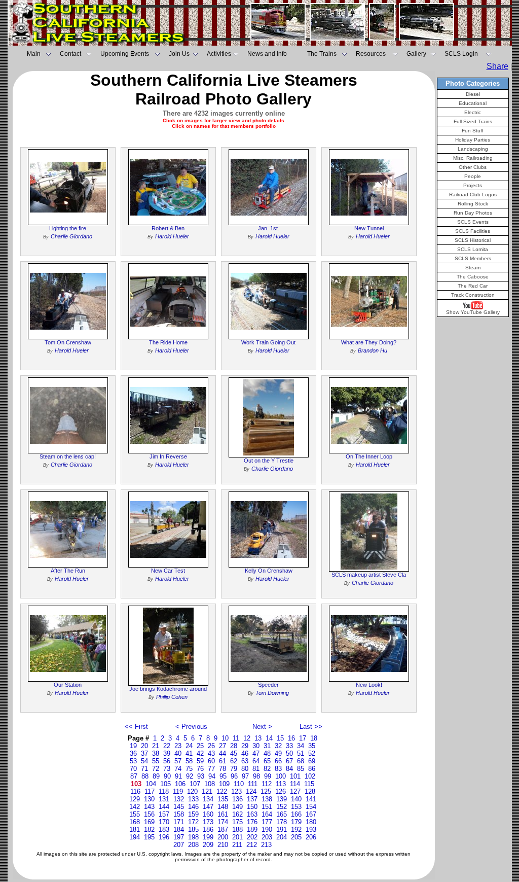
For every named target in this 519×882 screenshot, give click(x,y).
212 (251, 845)
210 (222, 845)
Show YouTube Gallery (473, 312)
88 (145, 776)
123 (236, 791)
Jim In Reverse (168, 456)
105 (165, 784)
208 (193, 845)
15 (280, 738)
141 (311, 799)
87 (133, 776)
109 (224, 784)
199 (208, 837)
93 (200, 776)
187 (222, 829)
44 (222, 753)
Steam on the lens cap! (68, 456)
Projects (472, 185)
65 (267, 761)
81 (256, 768)
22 (166, 746)
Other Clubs (473, 167)
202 (252, 837)
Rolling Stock (473, 203)
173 (208, 822)
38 (155, 753)
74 (177, 768)
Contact (70, 53)
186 (208, 829)
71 (144, 768)
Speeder (268, 685)
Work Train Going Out (268, 342)
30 (256, 746)
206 (311, 837)
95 (223, 776)
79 (233, 768)
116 (135, 791)
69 (311, 761)
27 (222, 746)
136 (237, 799)
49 (278, 753)
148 (222, 806)
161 (222, 814)
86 (311, 768)
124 (251, 791)
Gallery (416, 53)
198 (193, 837)
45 (233, 753)
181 (134, 829)
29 (244, 746)
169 (149, 822)
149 (237, 806)
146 (193, 806)
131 (164, 799)
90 (167, 776)
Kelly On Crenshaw (268, 571)
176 (252, 822)
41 (189, 753)
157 (164, 814)
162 (237, 814)
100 (280, 776)
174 (222, 822)
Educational (473, 103)
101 (295, 776)
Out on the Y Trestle (268, 460)
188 (237, 829)
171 (178, 822)
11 (236, 738)
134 (208, 799)
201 (237, 837)
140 (296, 799)
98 (256, 776)
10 (225, 738)
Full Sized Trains (473, 121)
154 (311, 806)
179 (296, 822)
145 (178, 806)
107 (195, 784)
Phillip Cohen (172, 697)
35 (311, 746)
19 (133, 746)
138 (267, 799)
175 (237, 822)
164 (267, 814)
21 (155, 746)
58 (189, 761)
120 (192, 791)
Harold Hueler (172, 236)
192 (296, 829)
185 (193, 829)
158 (178, 814)
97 (245, 776)
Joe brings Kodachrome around (168, 689)
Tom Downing (272, 693)
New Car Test (168, 571)
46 (244, 753)
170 (164, 822)
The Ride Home (168, 342)
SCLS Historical (473, 240)
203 (267, 837)
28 (233, 746)
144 (164, 806)
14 (269, 738)
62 (233, 761)
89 (156, 776)
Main (34, 53)
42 (200, 753)
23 (177, 746)
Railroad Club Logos (473, 194)
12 (246, 738)
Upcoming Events (124, 53)
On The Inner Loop (369, 456)
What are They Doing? (368, 342)
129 (134, 799)
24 (189, 746)
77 (211, 768)
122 (221, 791)
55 (155, 761)
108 (209, 784)
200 (222, 837)
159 (193, 814)
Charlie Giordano (71, 236)
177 (267, 822)
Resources (371, 53)
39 (166, 753)
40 (177, 753)
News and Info (267, 53)
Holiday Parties (472, 140)
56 (166, 761)
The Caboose (473, 276)
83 (278, 768)
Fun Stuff (473, 130)
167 (311, 814)
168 (134, 822)
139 (281, 799)
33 (289, 746)
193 (311, 829)
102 (310, 776)
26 (211, 746)
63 (244, 761)
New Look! (369, 685)
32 (278, 746)
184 (178, 829)
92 (189, 776)
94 (211, 776)
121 (207, 791)
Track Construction (473, 295)
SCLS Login (461, 53)
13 (258, 738)
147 (208, 806)
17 (302, 738)
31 (267, 746)
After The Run (68, 571)
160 (208, 814)
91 (178, 776)
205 (296, 837)
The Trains (322, 53)
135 (222, 799)
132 (178, 799)
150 (252, 806)
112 (267, 784)
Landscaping (473, 149)
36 (133, 753)
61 (222, 761)
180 (311, 822)
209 (208, 845)
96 (234, 776)
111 (252, 784)
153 (296, 806)
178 (281, 822)
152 (281, 806)
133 (193, 799)
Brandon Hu (372, 350)
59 (200, 761)
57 (177, 761)
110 (239, 784)
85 (300, 768)
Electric (472, 112)
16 (291, 738)
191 (281, 829)
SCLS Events (473, 222)
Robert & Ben (168, 228)
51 (300, 753)
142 (134, 806)
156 (149, 814)
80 (244, 768)
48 (267, 753)
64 (256, 761)
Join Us (179, 53)
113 (281, 784)
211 (237, 845)
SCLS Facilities (472, 231)
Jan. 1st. (268, 228)
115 (309, 784)
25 (200, 746)
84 (289, 768)
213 (266, 845)
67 (289, 761)
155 (134, 814)
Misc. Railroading (473, 158)
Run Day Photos (473, 213)
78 (222, 768)
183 (164, 829)
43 (211, 753)
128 (310, 791)
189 (252, 829)
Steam (472, 267)
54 (144, 761)
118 (164, 791)
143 (149, 806)
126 (280, 791)
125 (266, 791)
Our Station (68, 685)
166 (296, 814)
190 (267, 829)
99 (267, 776)
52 (311, 753)
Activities (219, 53)
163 (252, 814)
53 (133, 761)
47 (256, 753)
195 (149, 837)
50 (289, 753)
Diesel (473, 94)
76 (200, 768)
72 (155, 768)
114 (295, 784)
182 (149, 829)
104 (150, 784)
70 (133, 768)
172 (193, 822)
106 (180, 784)
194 (134, 837)
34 (300, 746)
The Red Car (473, 286)
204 (281, 837)
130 (149, 799)
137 (252, 799)
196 (164, 837)
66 (278, 761)
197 (178, 837)
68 (300, 761)
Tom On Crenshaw (68, 342)
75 (189, 768)
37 (144, 753)
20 (144, 746)
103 (136, 784)
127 (295, 791)
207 (178, 845)
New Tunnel (369, 228)
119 (178, 791)
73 (166, 768)
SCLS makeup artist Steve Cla (368, 575)
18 (313, 738)
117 (149, 791)
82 (267, 768)
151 (267, 806)
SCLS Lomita (472, 249)
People (472, 176)
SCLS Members (473, 258)
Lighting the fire (67, 228)
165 (281, 814)
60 (211, 761)
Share (497, 66)
